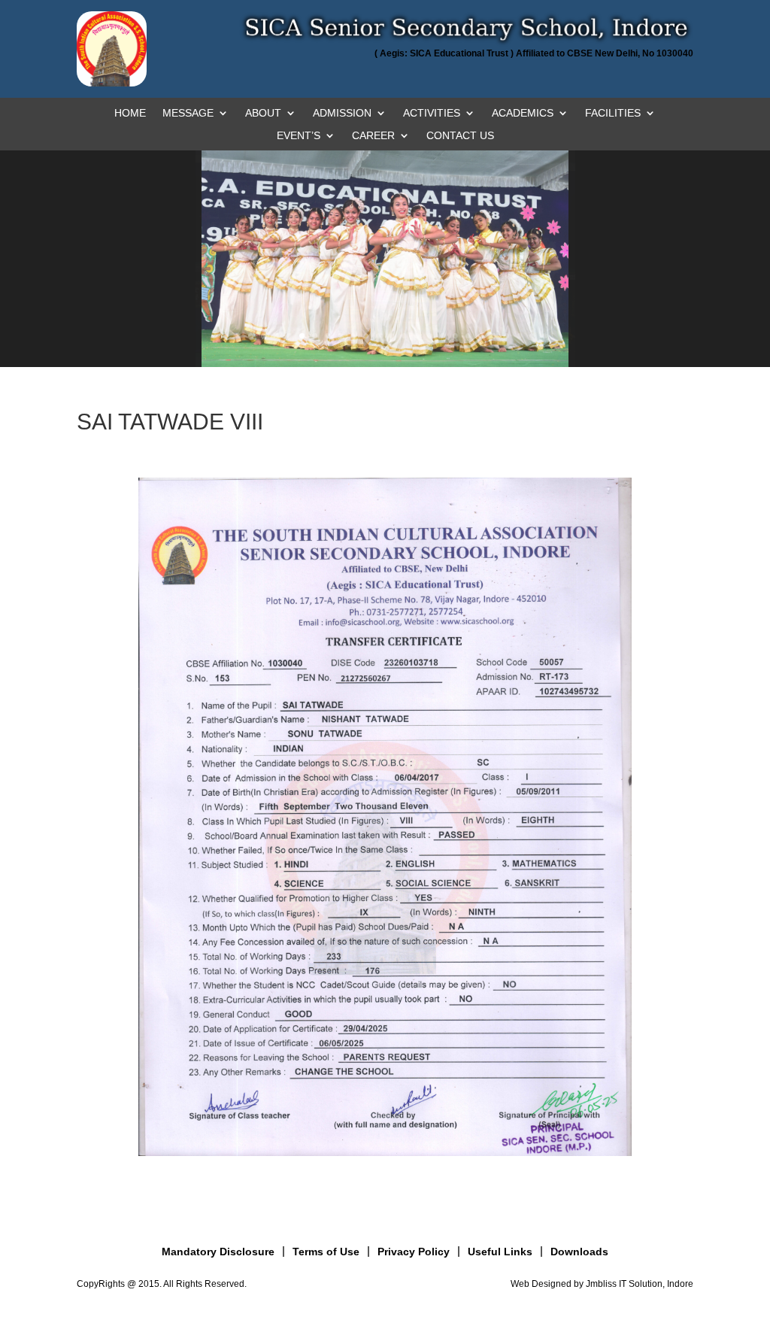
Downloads (579, 1251)
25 (532, 335)
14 (391, 335)
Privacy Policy (413, 1251)
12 (365, 335)
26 (544, 335)
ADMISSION (342, 113)
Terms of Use (326, 1251)
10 (340, 335)
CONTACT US (460, 135)
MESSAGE (188, 113)
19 (455, 335)
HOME (130, 113)
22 (493, 335)
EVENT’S (298, 135)
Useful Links (500, 1251)
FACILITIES (613, 113)
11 (353, 335)
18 (442, 335)
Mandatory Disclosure (218, 1251)
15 (404, 335)
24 (519, 335)
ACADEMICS (522, 113)
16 (417, 335)
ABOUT (263, 113)
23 (506, 335)
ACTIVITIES (431, 113)
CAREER (373, 135)
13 (378, 335)
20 (468, 335)
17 (429, 335)
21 (481, 335)
